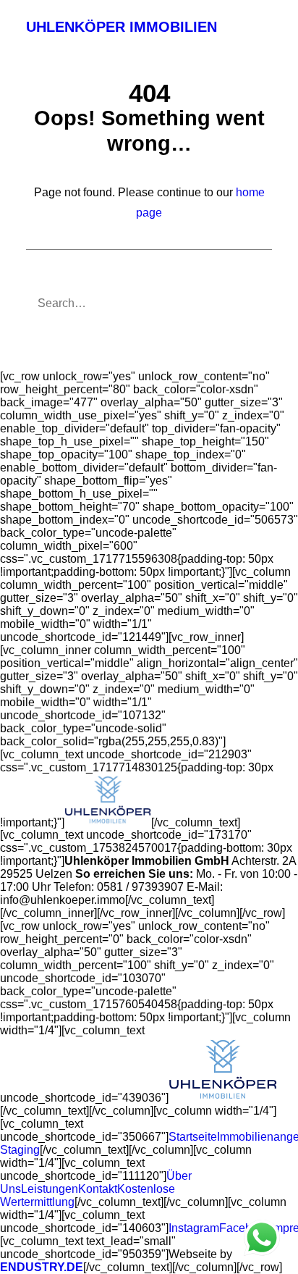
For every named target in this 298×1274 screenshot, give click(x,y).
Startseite (193, 1137)
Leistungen (49, 1189)
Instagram (194, 1228)
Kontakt (97, 1189)
